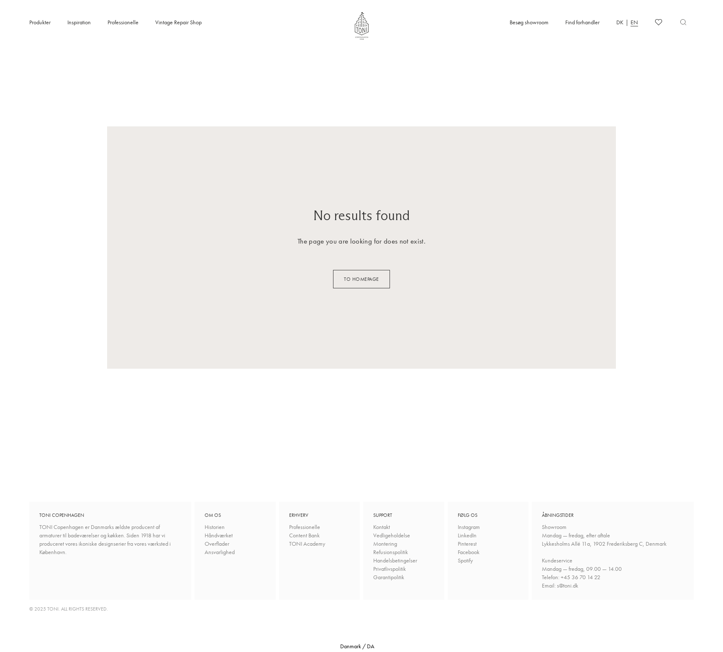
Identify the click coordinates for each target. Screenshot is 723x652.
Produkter (40, 22)
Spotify (465, 560)
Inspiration (79, 22)
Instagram (469, 527)
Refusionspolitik (390, 552)
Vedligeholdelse (391, 535)
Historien (215, 527)
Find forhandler (582, 22)
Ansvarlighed (220, 552)
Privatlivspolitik (389, 568)
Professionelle (123, 22)
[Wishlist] (658, 22)
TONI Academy (307, 543)
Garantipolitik (388, 577)
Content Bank (304, 535)
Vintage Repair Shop (178, 22)
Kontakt (381, 527)
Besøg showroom (529, 22)
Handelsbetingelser (395, 560)
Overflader (217, 543)
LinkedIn (467, 535)
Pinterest (467, 543)
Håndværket (219, 535)
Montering (385, 543)
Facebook (468, 552)
